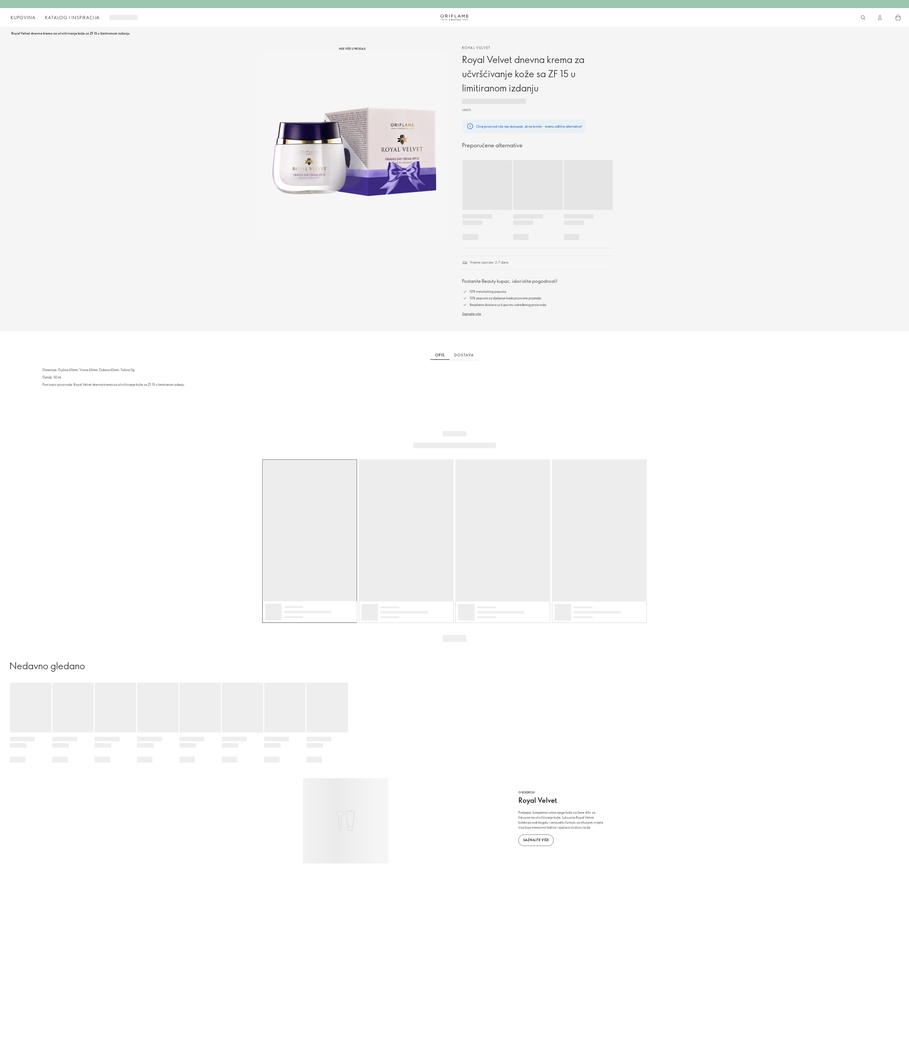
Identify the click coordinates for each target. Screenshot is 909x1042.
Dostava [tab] (464, 355)
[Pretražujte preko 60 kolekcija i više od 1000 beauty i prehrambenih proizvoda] (863, 17)
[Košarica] (898, 17)
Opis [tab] (440, 355)
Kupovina (23, 17)
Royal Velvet (476, 47)
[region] (352, 146)
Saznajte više (471, 313)
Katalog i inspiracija (72, 17)
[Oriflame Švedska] (454, 17)
